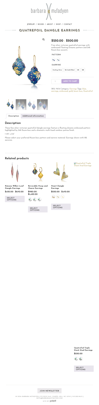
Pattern (56, 55)
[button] (43, 39)
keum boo (78, 91)
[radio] (53, 60)
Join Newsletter (49, 391)
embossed (63, 91)
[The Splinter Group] (53, 401)
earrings (54, 91)
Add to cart (70, 81)
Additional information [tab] (33, 116)
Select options (11, 199)
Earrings (73, 89)
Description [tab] (13, 116)
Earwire (56, 65)
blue (84, 89)
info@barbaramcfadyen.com (49, 398)
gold (71, 91)
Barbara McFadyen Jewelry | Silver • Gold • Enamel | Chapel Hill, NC (49, 11)
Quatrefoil (88, 91)
